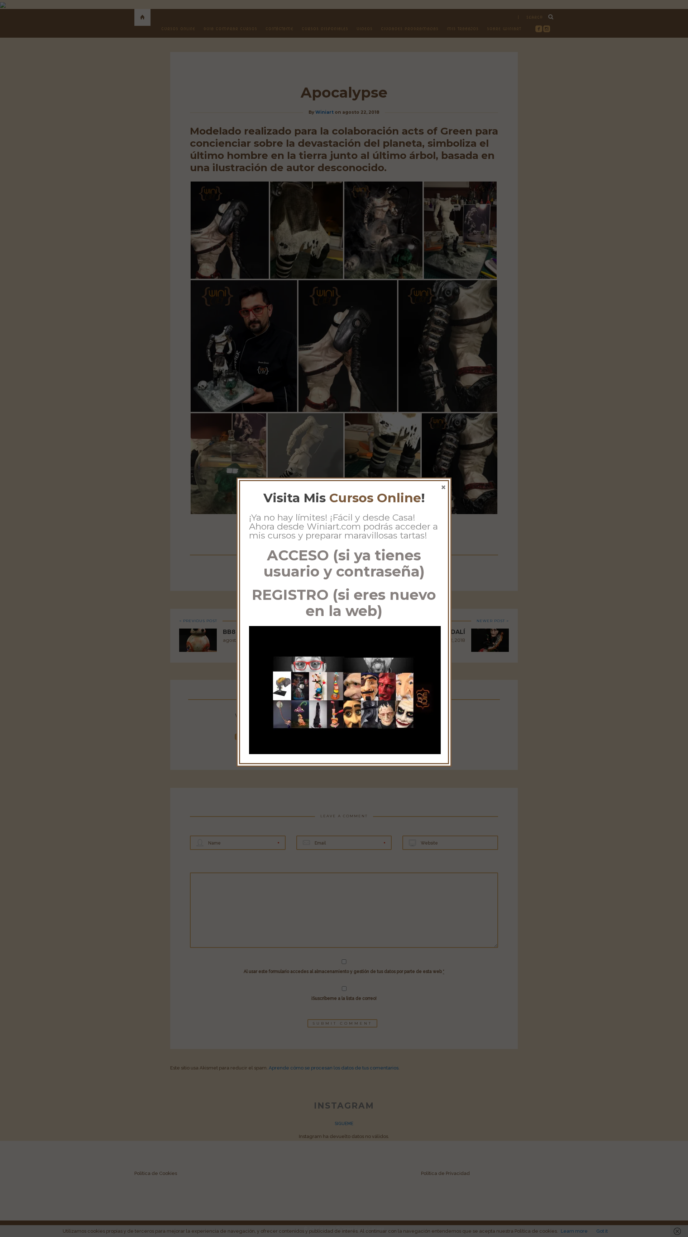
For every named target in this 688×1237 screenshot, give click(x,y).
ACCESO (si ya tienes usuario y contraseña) (344, 563)
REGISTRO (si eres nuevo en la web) (344, 603)
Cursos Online (375, 497)
